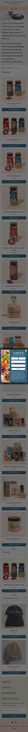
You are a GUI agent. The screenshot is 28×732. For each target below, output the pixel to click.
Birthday (12, 363)
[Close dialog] (26, 351)
